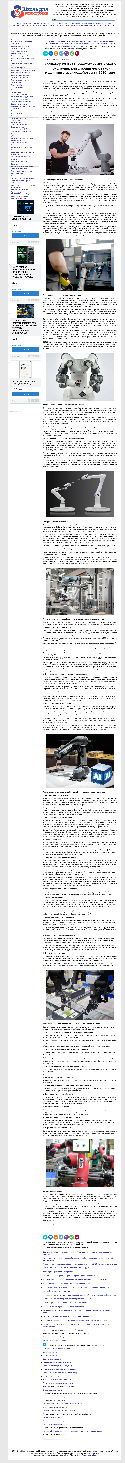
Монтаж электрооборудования (22, 90)
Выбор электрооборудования (22, 147)
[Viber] (66, 53)
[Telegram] (61, 53)
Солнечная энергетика (19, 162)
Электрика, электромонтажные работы (57, 1349)
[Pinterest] (77, 53)
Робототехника (16, 113)
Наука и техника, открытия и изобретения (58, 1379)
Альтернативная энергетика (21, 157)
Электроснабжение (107, 41)
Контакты (111, 25)
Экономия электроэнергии (20, 150)
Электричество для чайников (21, 56)
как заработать (16, 231)
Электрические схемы (103, 23)
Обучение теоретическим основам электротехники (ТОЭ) (63, 1404)
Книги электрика (17, 173)
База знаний (50, 41)
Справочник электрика (19, 196)
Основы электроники (18, 68)
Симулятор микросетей (51, 1417)
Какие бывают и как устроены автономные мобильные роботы (68, 1307)
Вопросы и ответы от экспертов (22, 58)
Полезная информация (19, 189)
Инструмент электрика (19, 104)
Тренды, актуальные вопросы (36, 25)
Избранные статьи (63, 41)
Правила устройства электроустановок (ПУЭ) (20, 193)
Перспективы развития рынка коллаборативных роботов (66, 1316)
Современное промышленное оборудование (59, 1369)
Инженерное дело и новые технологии (57, 1362)
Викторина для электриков (52, 1390)
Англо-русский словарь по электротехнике (20, 181)
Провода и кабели (87, 23)
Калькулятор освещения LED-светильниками (59, 1410)
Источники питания (18, 116)
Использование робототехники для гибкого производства (66, 1283)
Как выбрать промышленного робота (58, 1272)
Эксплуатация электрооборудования (85, 41)
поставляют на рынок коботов (97, 98)
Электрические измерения (20, 75)
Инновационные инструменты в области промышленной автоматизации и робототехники (79, 1295)
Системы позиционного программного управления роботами (67, 1299)
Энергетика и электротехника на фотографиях (23, 186)
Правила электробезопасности (45, 23)
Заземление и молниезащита (22, 131)
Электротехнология (18, 145)
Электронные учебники (74, 25)
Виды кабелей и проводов (20, 73)
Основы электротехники (20, 61)
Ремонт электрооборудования (22, 97)
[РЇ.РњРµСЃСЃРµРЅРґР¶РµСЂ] (45, 53)
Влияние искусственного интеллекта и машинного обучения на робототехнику (75, 1279)
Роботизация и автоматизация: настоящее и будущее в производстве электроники (77, 1287)
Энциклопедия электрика (20, 46)
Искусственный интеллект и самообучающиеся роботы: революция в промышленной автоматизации (78, 1259)
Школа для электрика (24, 23)
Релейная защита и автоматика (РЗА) (22, 135)
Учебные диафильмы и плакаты (22, 178)
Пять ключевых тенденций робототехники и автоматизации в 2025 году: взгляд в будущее (80, 1264)
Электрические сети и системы (22, 138)
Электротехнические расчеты (22, 171)
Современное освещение (52, 1359)
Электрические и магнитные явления (21, 64)
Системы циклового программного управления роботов (65, 1303)
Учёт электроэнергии (18, 87)
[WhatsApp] (71, 53)
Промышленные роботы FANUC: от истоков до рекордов (66, 1268)
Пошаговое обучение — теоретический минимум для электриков (21, 41)
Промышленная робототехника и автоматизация (60, 1373)
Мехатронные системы (19, 111)
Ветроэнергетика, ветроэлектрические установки (22, 165)
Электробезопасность (19, 51)
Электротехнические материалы (23, 70)
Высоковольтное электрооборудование (19, 123)
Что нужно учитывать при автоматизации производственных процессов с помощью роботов (77, 1312)
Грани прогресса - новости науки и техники (58, 1383)
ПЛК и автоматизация (51, 1376)
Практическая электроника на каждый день (58, 1366)
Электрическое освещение (105, 43)
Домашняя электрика (50, 1355)
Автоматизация (19, 25)
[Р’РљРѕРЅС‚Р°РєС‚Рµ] (50, 53)
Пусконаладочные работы (20, 99)
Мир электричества (50, 1352)
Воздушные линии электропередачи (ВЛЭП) (20, 128)
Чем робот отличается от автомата (57, 1291)
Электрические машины (73, 43)
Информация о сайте (19, 199)
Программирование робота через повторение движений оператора (70, 1276)
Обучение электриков (56, 25)
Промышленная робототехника (73, 46)
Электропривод (88, 43)
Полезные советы (17, 176)
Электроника (75, 23)
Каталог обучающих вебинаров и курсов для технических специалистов (72, 1431)
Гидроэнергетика (17, 159)
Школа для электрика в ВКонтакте (55, 1340)
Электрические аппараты (54, 43)
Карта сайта (91, 1455)
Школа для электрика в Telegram (59, 59)
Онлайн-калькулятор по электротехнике (57, 1397)
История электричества (19, 53)
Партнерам (16, 229)
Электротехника (63, 23)
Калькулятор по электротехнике (95, 25)
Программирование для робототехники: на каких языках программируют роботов (76, 1320)
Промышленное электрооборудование (19, 141)
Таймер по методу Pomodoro (53, 1424)
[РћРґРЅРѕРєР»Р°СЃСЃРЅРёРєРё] (56, 53)
